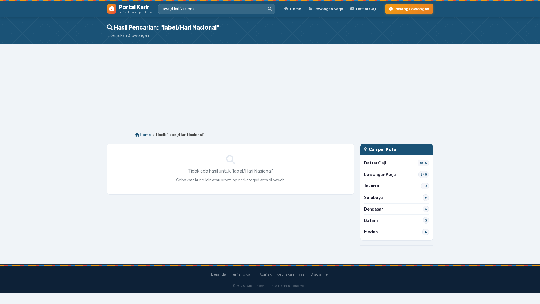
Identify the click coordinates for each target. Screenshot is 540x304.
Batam (395, 220)
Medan (395, 231)
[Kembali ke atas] (528, 292)
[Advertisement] (270, 86)
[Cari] (269, 9)
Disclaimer (319, 274)
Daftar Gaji (366, 8)
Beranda (218, 274)
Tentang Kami (242, 274)
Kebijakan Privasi (291, 274)
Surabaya (395, 197)
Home (295, 8)
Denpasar (395, 209)
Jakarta (395, 186)
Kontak (265, 274)
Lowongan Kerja (328, 8)
